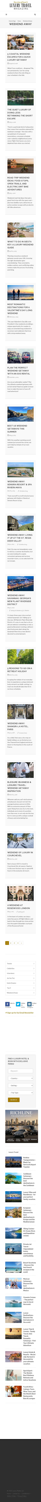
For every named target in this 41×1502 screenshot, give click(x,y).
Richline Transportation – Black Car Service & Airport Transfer (29, 1162)
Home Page (12, 21)
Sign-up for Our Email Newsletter (20, 1013)
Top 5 (9, 988)
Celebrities (10, 968)
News (19, 21)
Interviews (10, 973)
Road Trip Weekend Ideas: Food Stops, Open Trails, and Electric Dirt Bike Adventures (18, 184)
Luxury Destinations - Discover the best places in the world (28, 1317)
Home (9, 1493)
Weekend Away (27, 21)
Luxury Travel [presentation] (13, 1152)
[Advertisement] (21, 1033)
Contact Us (16, 1493)
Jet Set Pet (11, 978)
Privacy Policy (22, 1496)
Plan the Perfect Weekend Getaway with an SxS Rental (18, 371)
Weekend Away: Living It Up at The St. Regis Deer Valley (19, 538)
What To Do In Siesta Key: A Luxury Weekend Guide (20, 244)
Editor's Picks (11, 1496)
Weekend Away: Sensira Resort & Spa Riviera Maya (19, 484)
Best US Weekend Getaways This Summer (17, 429)
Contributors (26, 1493)
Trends (9, 963)
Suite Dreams (11, 983)
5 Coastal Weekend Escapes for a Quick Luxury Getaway (19, 57)
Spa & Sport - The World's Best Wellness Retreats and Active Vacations (29, 1375)
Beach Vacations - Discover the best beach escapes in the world (29, 1267)
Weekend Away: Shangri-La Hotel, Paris (18, 726)
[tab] (13, 1152)
